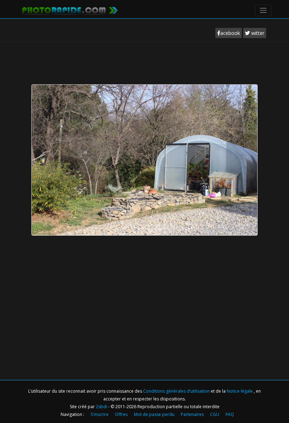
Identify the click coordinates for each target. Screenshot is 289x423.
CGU (214, 414)
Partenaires (192, 414)
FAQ (230, 414)
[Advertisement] (146, 61)
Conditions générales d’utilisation (177, 391)
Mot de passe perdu (154, 414)
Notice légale (240, 391)
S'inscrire (100, 414)
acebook (230, 33)
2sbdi (101, 407)
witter (257, 33)
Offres (121, 414)
